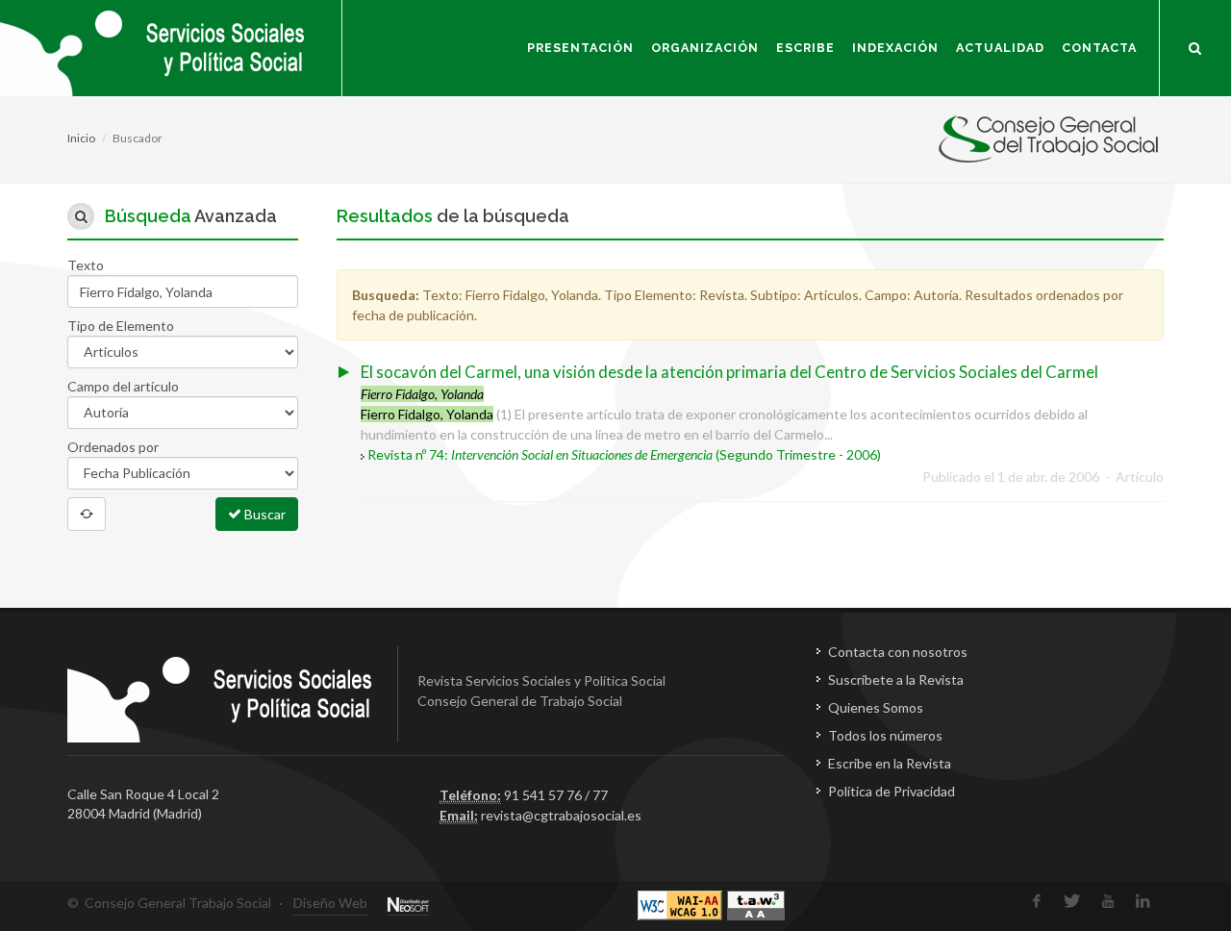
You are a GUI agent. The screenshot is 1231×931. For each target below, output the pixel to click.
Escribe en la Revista (889, 763)
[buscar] (1195, 45)
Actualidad (1000, 47)
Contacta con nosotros (897, 651)
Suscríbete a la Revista (896, 679)
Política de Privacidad (891, 791)
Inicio (81, 138)
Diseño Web (330, 902)
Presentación (580, 47)
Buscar (263, 514)
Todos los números (885, 735)
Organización (705, 47)
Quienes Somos (875, 707)
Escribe (805, 47)
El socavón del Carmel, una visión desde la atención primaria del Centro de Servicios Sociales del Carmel (729, 372)
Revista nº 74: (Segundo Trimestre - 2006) (624, 454)
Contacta (1099, 47)
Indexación (895, 47)
